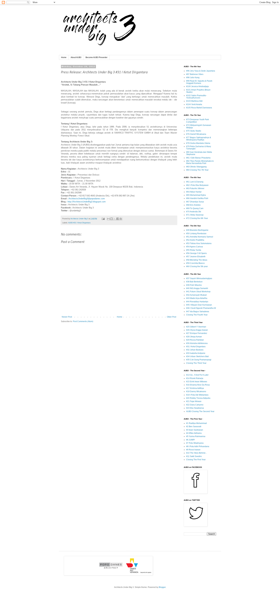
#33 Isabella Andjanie (195, 353)
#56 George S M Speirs (196, 253)
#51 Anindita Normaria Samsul (199, 237)
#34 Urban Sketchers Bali (197, 356)
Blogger (162, 587)
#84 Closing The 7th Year (197, 170)
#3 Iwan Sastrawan (194, 430)
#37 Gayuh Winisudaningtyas (199, 278)
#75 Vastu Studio (193, 131)
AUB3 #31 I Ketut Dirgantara (79, 223)
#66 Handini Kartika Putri (197, 198)
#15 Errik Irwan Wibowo (196, 381)
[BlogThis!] (111, 218)
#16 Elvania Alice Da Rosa (198, 385)
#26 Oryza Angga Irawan (197, 330)
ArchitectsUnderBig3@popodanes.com (87, 198)
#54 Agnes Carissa (194, 247)
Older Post (171, 317)
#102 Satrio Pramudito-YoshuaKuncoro (196, 96)
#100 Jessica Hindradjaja (197, 86)
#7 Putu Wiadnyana (195, 443)
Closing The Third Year (196, 363)
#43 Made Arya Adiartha (196, 298)
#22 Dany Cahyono (194, 405)
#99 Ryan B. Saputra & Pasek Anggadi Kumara (199, 82)
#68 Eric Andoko (193, 205)
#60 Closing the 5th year (197, 266)
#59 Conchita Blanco (195, 263)
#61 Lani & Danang (194, 182)
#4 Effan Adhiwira (194, 433)
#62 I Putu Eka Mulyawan (197, 185)
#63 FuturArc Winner (195, 188)
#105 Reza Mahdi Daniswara (199, 108)
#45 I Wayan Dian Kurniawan (199, 305)
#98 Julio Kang (192, 77)
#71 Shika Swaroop (195, 215)
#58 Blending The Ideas (196, 260)
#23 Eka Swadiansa (195, 408)
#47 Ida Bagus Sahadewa (197, 311)
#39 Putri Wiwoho (194, 285)
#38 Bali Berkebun (194, 282)
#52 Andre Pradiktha (195, 240)
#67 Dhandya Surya (195, 202)
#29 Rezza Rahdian (195, 340)
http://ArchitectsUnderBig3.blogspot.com (87, 201)
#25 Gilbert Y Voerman (196, 327)
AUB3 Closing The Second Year (200, 411)
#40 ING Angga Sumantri (197, 288)
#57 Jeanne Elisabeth (195, 256)
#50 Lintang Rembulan (196, 233)
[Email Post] (103, 219)
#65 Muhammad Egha (196, 195)
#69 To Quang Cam (194, 208)
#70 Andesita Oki (193, 211)
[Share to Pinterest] (120, 218)
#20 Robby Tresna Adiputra (198, 398)
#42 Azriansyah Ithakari (196, 295)
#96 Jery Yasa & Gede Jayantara (200, 71)
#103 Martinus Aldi (194, 101)
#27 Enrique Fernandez (196, 333)
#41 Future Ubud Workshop (198, 291)
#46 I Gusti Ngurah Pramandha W (201, 308)
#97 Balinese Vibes (194, 74)
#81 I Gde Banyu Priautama (198, 158)
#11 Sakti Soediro (194, 456)
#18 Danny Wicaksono (196, 391)
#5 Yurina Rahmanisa (195, 436)
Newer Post (67, 317)
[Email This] (108, 218)
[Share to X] (114, 218)
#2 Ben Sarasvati (193, 426)
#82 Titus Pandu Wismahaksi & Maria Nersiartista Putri (200, 162)
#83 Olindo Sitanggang (196, 167)
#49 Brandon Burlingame (197, 230)
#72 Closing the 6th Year (197, 218)
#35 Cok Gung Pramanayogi (198, 360)
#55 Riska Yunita (193, 250)
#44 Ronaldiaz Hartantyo (197, 302)
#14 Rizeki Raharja (194, 378)
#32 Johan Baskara (194, 350)
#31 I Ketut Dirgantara (195, 346)
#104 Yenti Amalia (194, 104)
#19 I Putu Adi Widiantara (197, 395)
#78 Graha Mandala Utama (198, 143)
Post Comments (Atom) (83, 321)
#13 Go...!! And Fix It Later (197, 375)
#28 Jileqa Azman (194, 337)
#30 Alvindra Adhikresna (197, 343)
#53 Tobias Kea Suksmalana (198, 243)
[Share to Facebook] (117, 218)
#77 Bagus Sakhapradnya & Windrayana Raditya (198, 138)
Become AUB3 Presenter (96, 57)
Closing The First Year (196, 459)
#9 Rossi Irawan (193, 450)
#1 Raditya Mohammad (196, 423)
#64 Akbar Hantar (194, 192)
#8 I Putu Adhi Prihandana (197, 446)
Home (63, 57)
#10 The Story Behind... (196, 453)
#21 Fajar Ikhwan (193, 401)
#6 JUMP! (190, 440)
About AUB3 (76, 57)
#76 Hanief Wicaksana (196, 134)
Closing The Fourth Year (197, 315)
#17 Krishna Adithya (195, 388)
